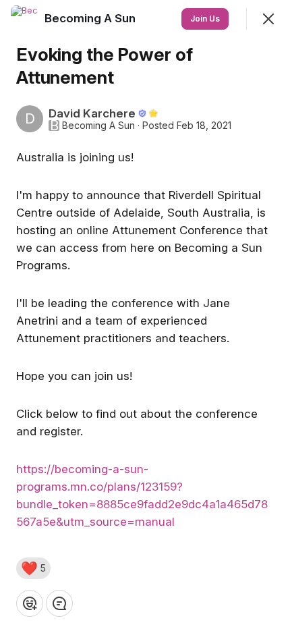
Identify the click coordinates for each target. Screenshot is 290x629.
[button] (33, 568)
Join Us (205, 18)
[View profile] (24, 18)
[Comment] (59, 603)
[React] (29, 603)
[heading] (91, 18)
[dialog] (145, 314)
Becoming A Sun (98, 125)
